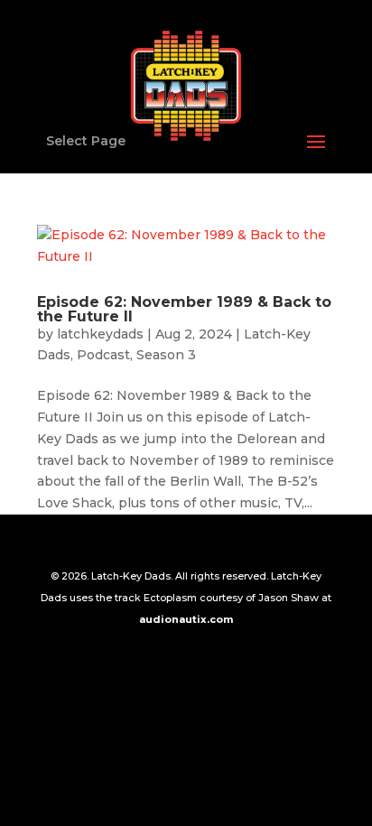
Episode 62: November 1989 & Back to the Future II (184, 309)
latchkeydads (100, 334)
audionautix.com (186, 619)
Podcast (103, 355)
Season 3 (166, 355)
